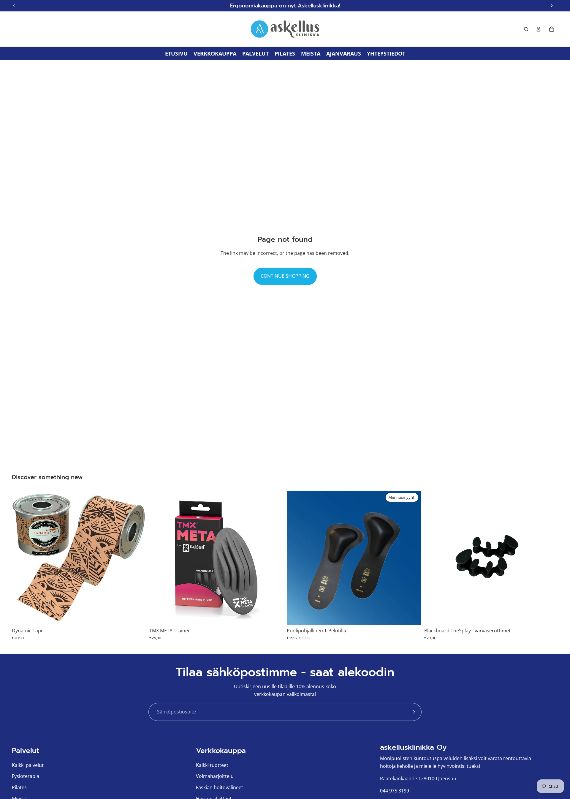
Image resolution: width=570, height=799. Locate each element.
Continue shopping (285, 276)
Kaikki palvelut (28, 765)
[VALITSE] (136, 615)
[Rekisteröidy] (412, 712)
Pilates (19, 787)
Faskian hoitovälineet (219, 787)
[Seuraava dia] (137, 557)
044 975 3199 (394, 790)
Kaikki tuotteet (212, 765)
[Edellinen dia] (21, 557)
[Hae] (526, 29)
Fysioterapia (25, 776)
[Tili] (538, 29)
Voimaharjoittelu (215, 776)
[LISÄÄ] (274, 615)
